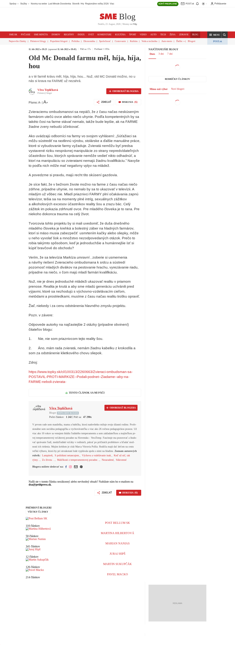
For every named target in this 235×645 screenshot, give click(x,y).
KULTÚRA (120, 34)
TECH (163, 34)
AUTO (153, 34)
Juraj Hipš (117, 553)
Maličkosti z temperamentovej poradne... (78, 460)
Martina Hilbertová (117, 533)
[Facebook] (66, 466)
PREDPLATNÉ (168, 4)
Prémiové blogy (38, 41)
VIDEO (143, 34)
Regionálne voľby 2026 (97, 3)
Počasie (25, 34)
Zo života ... (48, 460)
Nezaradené (108, 460)
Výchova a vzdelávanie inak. (97, 455)
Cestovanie (120, 41)
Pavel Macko (117, 574)
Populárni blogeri (59, 41)
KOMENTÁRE (104, 34)
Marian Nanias (117, 543)
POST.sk (217, 41)
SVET (91, 34)
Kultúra (134, 41)
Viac (112, 3)
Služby (24, 3)
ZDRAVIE (184, 34)
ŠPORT (132, 34)
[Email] (76, 466)
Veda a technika (149, 41)
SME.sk (13, 34)
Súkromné (121, 460)
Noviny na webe (39, 3)
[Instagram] (70, 466)
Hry (82, 3)
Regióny (69, 34)
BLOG (195, 34)
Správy (13, 3)
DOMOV (56, 34)
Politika (75, 41)
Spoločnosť (105, 41)
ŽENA (173, 34)
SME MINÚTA (41, 34)
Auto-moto (166, 41)
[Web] (81, 466)
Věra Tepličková (47, 89)
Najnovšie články (17, 41)
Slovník (75, 3)
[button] (214, 34)
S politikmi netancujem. (67, 455)
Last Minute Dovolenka (59, 3)
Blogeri (191, 41)
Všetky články (38, 511)
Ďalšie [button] (179, 41)
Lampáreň (47, 455)
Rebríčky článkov (177, 79)
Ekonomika (89, 41)
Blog (127, 16)
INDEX (81, 34)
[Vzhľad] (204, 3)
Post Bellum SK (117, 522)
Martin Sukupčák (117, 564)
